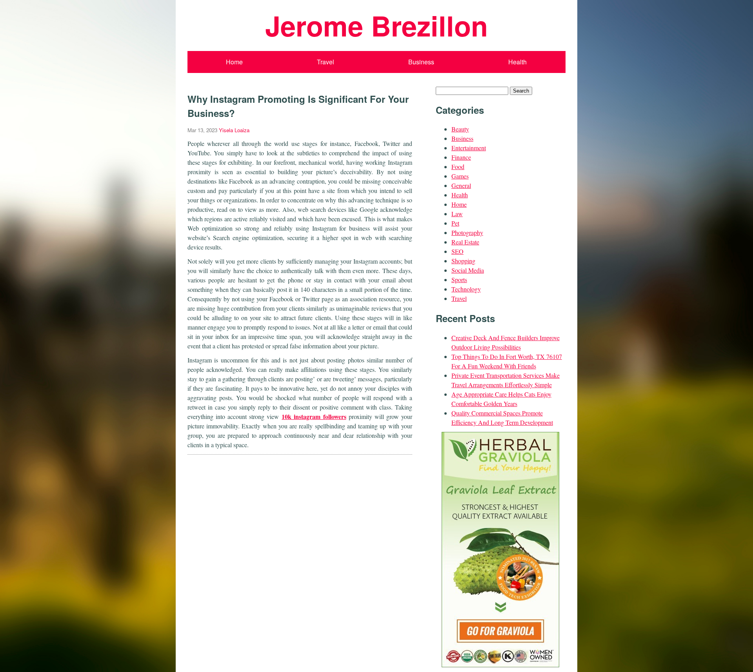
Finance (461, 157)
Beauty (460, 129)
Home (234, 61)
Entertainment (468, 148)
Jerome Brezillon (376, 25)
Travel (325, 61)
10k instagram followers (314, 416)
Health (517, 61)
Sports (459, 279)
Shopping (463, 261)
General (461, 185)
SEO (457, 251)
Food (457, 166)
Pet (455, 223)
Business (421, 61)
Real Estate (465, 242)
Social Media (467, 270)
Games (460, 176)
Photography (467, 232)
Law (457, 213)
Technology (466, 289)
